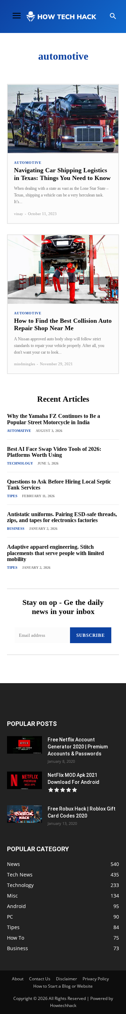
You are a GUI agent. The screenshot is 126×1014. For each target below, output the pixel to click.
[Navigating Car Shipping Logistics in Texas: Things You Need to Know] (63, 119)
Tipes (12, 496)
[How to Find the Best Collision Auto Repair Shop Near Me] (63, 269)
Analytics (17, 68)
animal (43, 68)
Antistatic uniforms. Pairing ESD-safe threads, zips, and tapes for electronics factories (62, 517)
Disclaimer (66, 979)
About (17, 979)
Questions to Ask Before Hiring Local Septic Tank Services (59, 485)
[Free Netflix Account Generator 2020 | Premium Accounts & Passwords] (24, 745)
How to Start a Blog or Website (63, 986)
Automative (19, 431)
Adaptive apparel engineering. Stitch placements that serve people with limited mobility (55, 553)
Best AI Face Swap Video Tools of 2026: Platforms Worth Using (54, 452)
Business (15, 529)
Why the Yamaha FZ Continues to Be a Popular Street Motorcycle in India (53, 419)
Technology (20, 463)
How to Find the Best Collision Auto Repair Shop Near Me (63, 324)
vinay (18, 214)
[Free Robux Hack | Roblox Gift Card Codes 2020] (24, 814)
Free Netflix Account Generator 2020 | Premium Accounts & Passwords (78, 746)
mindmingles (24, 364)
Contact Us (39, 979)
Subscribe (90, 635)
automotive (28, 163)
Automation (88, 68)
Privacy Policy (96, 979)
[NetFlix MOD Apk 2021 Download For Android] (24, 780)
